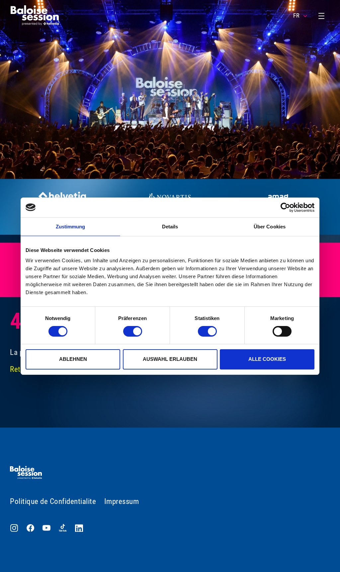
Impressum (121, 501)
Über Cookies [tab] (270, 226)
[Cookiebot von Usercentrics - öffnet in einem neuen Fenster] (285, 207)
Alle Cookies (267, 359)
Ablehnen (73, 359)
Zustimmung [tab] (70, 226)
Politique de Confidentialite (53, 501)
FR (296, 15)
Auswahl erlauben (170, 359)
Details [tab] (170, 226)
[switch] (132, 331)
